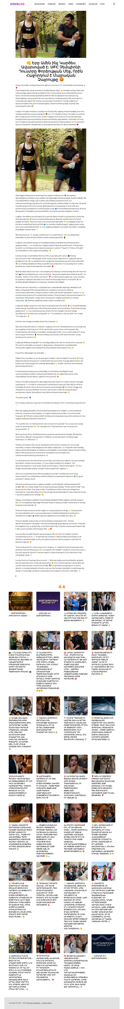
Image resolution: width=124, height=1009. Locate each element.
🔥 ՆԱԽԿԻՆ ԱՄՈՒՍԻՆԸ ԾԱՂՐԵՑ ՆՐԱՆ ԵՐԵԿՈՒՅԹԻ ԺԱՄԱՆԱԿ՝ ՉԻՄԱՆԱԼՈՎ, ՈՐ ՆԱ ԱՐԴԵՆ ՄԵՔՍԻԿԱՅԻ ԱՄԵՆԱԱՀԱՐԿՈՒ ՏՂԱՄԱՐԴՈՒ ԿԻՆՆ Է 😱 (47, 725)
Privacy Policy (47, 1003)
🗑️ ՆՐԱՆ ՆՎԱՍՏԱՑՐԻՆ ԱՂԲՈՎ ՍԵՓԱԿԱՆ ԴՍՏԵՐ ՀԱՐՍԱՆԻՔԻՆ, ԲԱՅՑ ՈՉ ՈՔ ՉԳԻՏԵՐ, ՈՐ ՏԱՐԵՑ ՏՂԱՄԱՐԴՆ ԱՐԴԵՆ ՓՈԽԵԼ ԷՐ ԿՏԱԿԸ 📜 (103, 619)
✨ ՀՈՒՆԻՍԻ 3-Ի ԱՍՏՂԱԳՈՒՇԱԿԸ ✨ (101, 957)
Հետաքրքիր (81, 4)
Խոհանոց (93, 4)
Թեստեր (62, 4)
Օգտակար (52, 4)
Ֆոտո (70, 4)
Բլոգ (102, 4)
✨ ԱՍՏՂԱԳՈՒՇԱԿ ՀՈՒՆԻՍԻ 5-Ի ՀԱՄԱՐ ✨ (19, 614)
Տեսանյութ (39, 4)
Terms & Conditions (34, 1003)
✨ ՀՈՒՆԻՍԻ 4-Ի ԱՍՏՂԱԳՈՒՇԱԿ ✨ (44, 614)
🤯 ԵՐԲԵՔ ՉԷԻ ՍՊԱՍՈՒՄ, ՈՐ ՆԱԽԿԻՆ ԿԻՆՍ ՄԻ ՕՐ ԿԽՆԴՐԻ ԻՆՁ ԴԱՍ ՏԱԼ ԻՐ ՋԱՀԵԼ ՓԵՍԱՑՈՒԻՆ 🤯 (75, 616)
